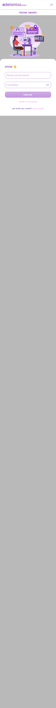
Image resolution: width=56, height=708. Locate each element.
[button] (51, 4)
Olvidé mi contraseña (28, 102)
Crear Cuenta (38, 108)
